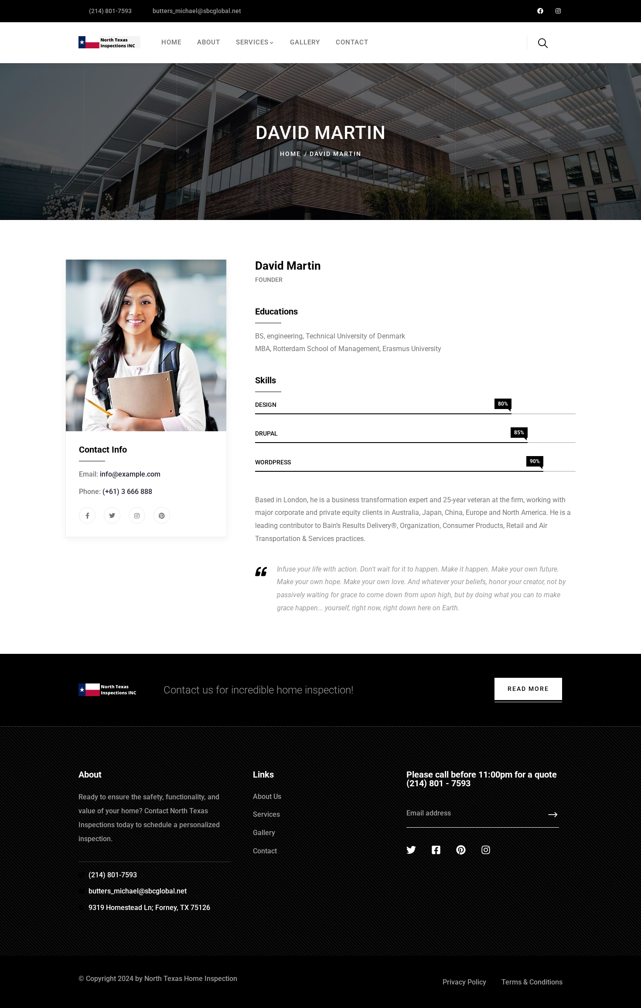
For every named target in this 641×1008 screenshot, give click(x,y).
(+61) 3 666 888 (127, 491)
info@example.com (130, 474)
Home (290, 153)
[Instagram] (558, 11)
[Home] (109, 42)
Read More (528, 688)
